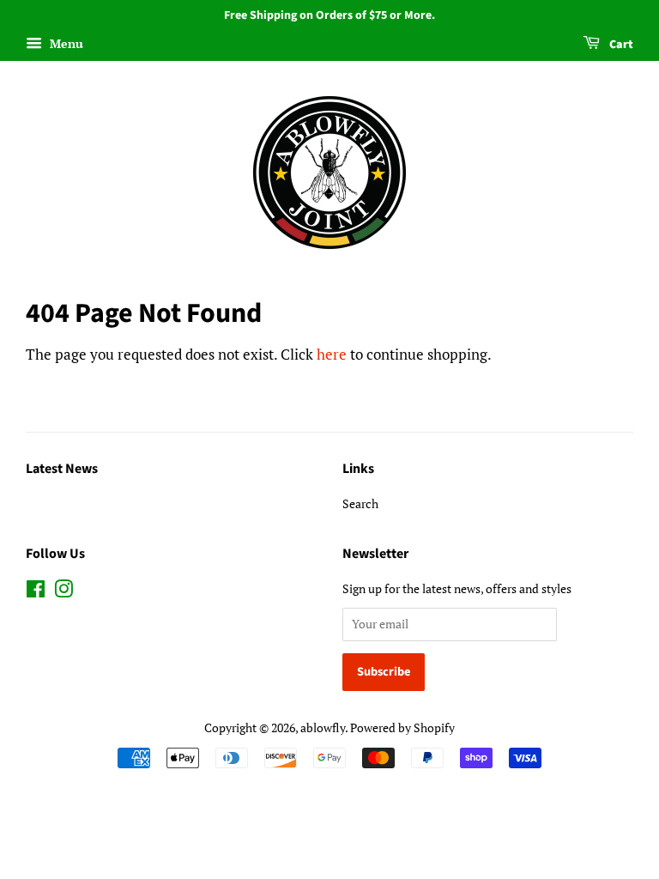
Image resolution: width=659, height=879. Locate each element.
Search (360, 503)
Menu (64, 43)
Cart (620, 44)
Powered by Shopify (402, 727)
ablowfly (322, 727)
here (332, 354)
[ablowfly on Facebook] (35, 592)
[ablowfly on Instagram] (63, 592)
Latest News (62, 468)
